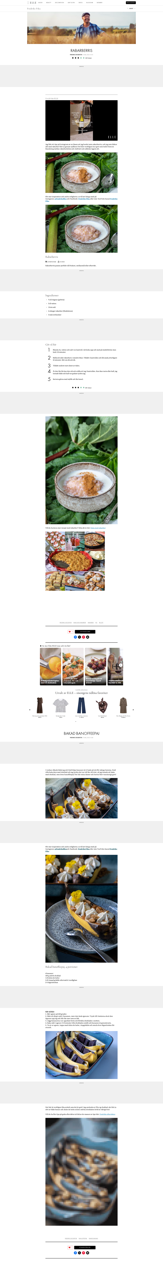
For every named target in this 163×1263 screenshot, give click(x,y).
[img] (71, 631)
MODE (40, 2)
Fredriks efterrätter (107, 1114)
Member (99, 2)
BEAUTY (48, 2)
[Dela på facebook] (75, 637)
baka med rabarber (80, 622)
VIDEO (81, 2)
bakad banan (93, 1238)
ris (96, 622)
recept (101, 622)
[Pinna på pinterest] (83, 637)
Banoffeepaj (83, 1238)
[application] (81, 120)
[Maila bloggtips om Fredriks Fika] (87, 637)
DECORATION (59, 2)
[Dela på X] (79, 637)
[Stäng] (115, 134)
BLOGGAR (89, 2)
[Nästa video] (120, 665)
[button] (50, 666)
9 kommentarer (85, 631)
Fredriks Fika (34, 8)
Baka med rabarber (98, 528)
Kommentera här (84, 1247)
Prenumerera (131, 2)
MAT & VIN (71, 2)
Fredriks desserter (76, 54)
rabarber (91, 622)
